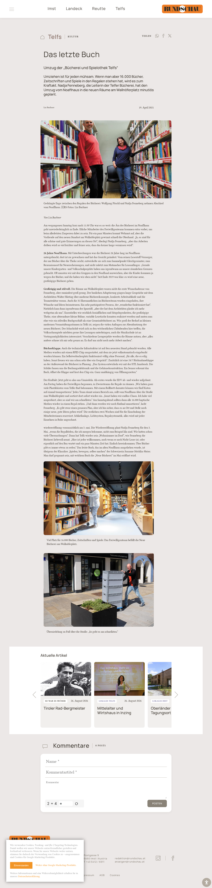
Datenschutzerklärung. (29, 876)
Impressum (87, 875)
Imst (52, 8)
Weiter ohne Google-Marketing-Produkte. (56, 865)
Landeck (74, 8)
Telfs (120, 8)
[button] (178, 695)
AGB (102, 875)
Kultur (73, 36)
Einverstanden (21, 865)
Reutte (99, 8)
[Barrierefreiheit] (206, 883)
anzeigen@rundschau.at (130, 861)
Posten (157, 803)
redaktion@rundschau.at (130, 858)
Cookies (115, 875)
